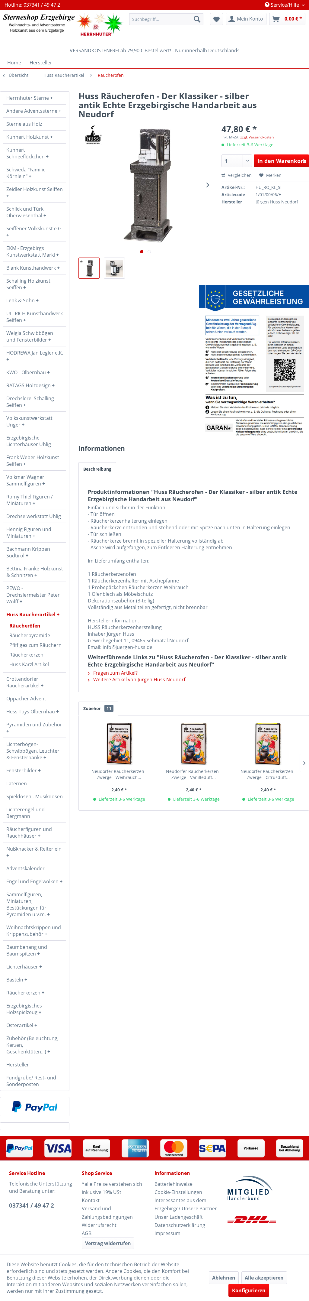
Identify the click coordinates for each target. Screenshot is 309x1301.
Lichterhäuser (22, 966)
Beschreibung (97, 469)
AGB (86, 1233)
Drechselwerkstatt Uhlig (33, 516)
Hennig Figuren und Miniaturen (28, 532)
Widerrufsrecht (99, 1225)
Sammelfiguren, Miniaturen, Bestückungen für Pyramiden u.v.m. (26, 904)
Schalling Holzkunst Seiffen (28, 284)
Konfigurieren (249, 1290)
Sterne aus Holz (24, 124)
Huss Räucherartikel (31, 614)
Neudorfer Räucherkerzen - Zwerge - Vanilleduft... (193, 774)
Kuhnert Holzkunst (28, 137)
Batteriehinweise (173, 1184)
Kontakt (91, 1200)
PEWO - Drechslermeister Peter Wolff (33, 595)
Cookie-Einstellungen (178, 1192)
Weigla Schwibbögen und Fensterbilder (29, 336)
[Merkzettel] (216, 19)
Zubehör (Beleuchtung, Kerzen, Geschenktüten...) (32, 1045)
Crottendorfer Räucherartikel (23, 682)
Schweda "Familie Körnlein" (26, 173)
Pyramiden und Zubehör (34, 724)
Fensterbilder (22, 770)
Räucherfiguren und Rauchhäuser (29, 832)
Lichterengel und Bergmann (25, 812)
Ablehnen (223, 1277)
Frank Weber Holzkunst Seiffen (32, 460)
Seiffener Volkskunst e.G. (34, 228)
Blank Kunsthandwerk (31, 267)
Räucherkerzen (26, 654)
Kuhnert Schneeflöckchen (26, 153)
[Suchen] (197, 19)
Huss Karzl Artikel (29, 664)
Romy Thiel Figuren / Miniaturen (29, 500)
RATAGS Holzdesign (29, 385)
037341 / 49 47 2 (31, 1205)
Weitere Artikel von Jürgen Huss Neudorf (138, 679)
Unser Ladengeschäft (178, 1217)
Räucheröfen (24, 625)
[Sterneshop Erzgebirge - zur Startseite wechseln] (63, 27)
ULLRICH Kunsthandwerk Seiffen (34, 316)
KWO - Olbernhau (26, 372)
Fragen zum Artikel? (115, 673)
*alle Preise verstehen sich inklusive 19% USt (112, 1188)
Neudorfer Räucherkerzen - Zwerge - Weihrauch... (119, 774)
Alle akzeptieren (264, 1277)
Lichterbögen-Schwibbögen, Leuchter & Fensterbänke (32, 751)
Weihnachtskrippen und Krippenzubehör (33, 930)
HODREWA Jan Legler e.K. (34, 352)
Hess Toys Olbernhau (31, 711)
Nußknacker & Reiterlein (34, 848)
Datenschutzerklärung (179, 1225)
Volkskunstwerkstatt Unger (29, 421)
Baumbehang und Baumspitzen (26, 950)
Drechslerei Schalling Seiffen (30, 401)
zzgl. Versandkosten (257, 137)
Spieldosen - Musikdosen (34, 796)
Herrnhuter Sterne (28, 98)
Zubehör (97, 708)
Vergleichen (239, 175)
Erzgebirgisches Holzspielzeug (24, 1009)
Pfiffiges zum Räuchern (35, 645)
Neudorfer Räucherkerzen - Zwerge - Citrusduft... (268, 774)
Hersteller (17, 1064)
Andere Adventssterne (32, 111)
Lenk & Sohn (21, 300)
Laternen (16, 783)
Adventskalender (25, 868)
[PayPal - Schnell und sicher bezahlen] (34, 1106)
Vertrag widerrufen (108, 1243)
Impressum (167, 1233)
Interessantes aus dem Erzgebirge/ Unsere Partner (185, 1204)
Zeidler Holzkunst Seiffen (34, 189)
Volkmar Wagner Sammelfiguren (25, 480)
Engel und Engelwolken (33, 881)
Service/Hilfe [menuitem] (284, 5)
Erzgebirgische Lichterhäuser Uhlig (28, 441)
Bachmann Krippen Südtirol (28, 552)
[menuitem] (166, 19)
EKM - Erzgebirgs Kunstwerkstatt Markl (31, 251)
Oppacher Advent (26, 698)
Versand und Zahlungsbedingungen (107, 1212)
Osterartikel (20, 1025)
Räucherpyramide (29, 635)
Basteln (15, 979)
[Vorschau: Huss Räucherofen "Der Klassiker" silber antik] (89, 268)
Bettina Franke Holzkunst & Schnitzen (34, 572)
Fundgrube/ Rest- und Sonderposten (31, 1081)
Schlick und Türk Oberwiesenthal (24, 212)
